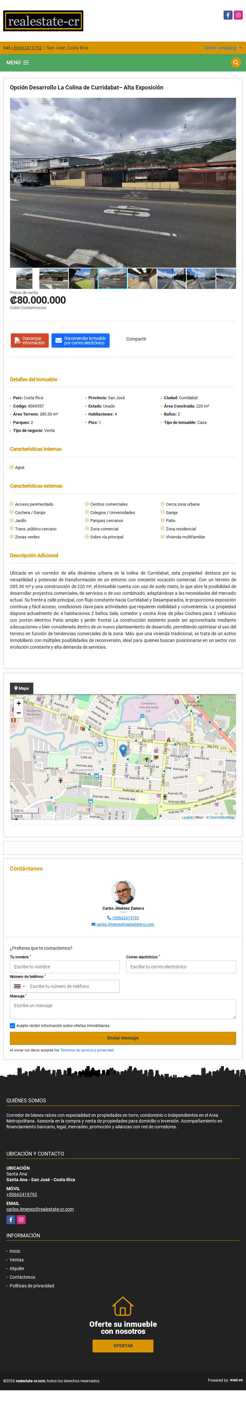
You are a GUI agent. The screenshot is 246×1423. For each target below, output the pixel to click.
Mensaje (18, 996)
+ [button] (19, 703)
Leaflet (187, 817)
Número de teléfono (28, 976)
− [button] (19, 713)
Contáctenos (22, 1277)
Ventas (17, 1259)
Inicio (15, 1251)
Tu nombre (20, 957)
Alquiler (17, 1268)
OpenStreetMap (222, 817)
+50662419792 (26, 47)
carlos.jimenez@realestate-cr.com (125, 924)
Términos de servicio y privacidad (86, 1050)
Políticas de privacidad (32, 1285)
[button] (230, 103)
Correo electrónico (143, 957)
